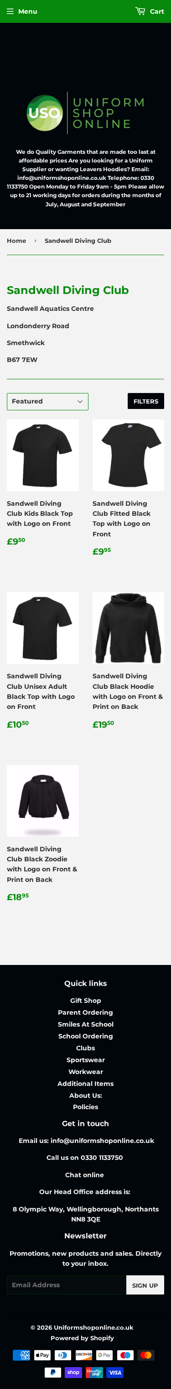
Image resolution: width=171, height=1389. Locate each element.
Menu (27, 11)
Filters (146, 401)
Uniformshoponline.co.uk (94, 1327)
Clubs (85, 1048)
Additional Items (85, 1084)
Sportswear (86, 1060)
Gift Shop (85, 1000)
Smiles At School (86, 1024)
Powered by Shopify (82, 1338)
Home (16, 240)
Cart (156, 11)
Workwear (85, 1072)
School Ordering (85, 1036)
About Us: (85, 1095)
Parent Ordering (85, 1012)
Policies (85, 1107)
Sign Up (145, 1285)
